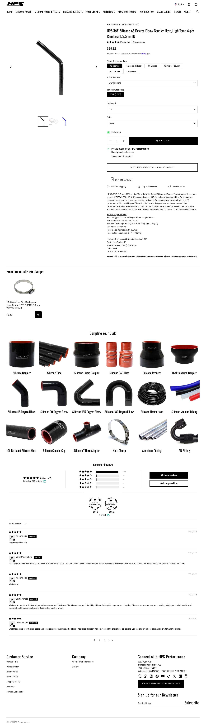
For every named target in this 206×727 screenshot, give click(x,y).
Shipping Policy (13, 682)
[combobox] (152, 83)
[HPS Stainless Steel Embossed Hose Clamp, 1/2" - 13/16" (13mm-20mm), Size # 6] (24, 287)
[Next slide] (97, 67)
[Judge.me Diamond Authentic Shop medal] (95, 504)
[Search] (197, 11)
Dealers (75, 667)
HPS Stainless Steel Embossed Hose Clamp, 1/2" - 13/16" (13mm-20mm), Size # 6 (23, 305)
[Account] (188, 4)
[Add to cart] (38, 314)
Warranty (10, 687)
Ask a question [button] (169, 483)
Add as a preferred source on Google (161, 684)
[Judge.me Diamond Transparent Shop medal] (111, 504)
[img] (15, 532)
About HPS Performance (83, 662)
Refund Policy (12, 677)
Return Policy (12, 672)
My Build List (124, 179)
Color (109, 117)
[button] (113, 42)
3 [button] (104, 640)
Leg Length (111, 103)
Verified (102, 515)
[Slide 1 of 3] (43, 121)
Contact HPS (12, 662)
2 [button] (99, 640)
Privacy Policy (12, 667)
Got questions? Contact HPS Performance (152, 167)
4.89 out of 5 (45, 478)
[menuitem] (186, 11)
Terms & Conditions (14, 692)
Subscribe (192, 702)
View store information (121, 156)
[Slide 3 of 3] (65, 121)
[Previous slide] (10, 67)
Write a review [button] (169, 475)
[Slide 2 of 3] (54, 121)
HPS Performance (21, 722)
